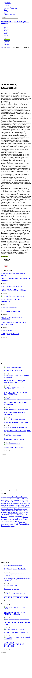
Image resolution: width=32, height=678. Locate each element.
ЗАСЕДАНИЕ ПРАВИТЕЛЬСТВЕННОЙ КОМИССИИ (14, 644)
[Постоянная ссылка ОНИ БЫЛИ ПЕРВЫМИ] (12, 444)
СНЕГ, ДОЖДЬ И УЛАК (10, 334)
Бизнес (6, 13)
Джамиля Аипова (22, 501)
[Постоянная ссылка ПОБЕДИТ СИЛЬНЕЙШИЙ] (13, 565)
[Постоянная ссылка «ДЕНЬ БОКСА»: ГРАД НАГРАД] (11, 286)
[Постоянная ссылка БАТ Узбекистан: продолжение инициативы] (17, 399)
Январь (6, 27)
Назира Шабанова (24, 507)
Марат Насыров (9, 505)
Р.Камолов (25, 517)
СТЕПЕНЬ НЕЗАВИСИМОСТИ (16, 597)
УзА (17, 521)
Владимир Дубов (23, 500)
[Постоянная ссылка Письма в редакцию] (10, 585)
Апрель (6, 32)
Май (5, 33)
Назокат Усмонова (7, 509)
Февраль (6, 29)
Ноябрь (6, 43)
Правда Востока (15, 516)
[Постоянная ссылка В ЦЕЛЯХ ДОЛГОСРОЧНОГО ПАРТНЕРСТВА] (17, 389)
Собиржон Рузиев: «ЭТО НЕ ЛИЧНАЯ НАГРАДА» (14, 613)
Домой (3, 47)
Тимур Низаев (22, 519)
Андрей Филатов (18, 498)
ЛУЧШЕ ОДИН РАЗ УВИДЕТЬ (16, 632)
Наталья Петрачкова (16, 510)
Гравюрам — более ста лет (14, 439)
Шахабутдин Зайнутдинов (7, 524)
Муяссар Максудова (21, 505)
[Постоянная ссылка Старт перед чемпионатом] (9, 307)
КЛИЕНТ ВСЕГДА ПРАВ (13, 371)
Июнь (6, 35)
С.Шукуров (4, 519)
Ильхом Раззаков (19, 503)
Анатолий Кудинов (9, 498)
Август (6, 38)
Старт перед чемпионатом (10, 311)
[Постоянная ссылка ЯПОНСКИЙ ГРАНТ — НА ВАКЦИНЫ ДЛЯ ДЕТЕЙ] (17, 377)
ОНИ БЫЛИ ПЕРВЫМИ (13, 447)
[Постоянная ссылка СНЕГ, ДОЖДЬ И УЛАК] (8, 330)
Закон (5, 10)
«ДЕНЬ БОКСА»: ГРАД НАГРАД (13, 290)
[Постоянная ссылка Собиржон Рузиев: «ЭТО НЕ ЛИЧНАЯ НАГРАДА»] (16, 275)
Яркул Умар (11, 526)
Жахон (6, 503)
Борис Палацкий (5, 500)
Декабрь (6, 44)
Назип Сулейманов (10, 507)
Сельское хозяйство (9, 14)
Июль (5, 36)
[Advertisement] (16, 64)
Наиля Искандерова (20, 509)
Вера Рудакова (14, 500)
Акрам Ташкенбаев (18, 497)
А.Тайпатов (9, 497)
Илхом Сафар (12, 503)
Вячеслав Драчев (4, 501)
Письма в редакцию (11, 589)
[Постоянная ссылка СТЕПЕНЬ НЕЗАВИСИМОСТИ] (14, 593)
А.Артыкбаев (3, 497)
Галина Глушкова (12, 501)
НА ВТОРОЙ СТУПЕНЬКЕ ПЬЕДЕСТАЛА (11, 300)
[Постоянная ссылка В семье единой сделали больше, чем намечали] (17, 575)
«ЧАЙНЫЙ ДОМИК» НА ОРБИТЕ (17, 422)
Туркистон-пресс (7, 522)
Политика (7, 2)
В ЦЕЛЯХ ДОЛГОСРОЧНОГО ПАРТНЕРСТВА (15, 393)
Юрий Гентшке (19, 524)
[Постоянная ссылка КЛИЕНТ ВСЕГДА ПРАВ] (12, 367)
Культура (6, 5)
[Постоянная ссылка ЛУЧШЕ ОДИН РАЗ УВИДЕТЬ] (14, 629)
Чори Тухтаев (22, 522)
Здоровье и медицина (10, 8)
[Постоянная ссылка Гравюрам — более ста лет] (12, 435)
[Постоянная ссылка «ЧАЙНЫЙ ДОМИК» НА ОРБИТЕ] (15, 419)
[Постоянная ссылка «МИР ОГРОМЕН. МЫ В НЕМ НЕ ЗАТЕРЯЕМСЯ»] (16, 319)
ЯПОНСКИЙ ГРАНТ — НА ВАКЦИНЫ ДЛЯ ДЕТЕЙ (14, 381)
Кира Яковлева (27, 503)
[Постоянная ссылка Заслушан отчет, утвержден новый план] (16, 619)
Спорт (6, 11)
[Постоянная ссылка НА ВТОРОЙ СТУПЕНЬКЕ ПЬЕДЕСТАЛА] (14, 296)
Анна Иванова (26, 498)
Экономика (7, 3)
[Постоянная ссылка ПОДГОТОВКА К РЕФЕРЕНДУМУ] (15, 427)
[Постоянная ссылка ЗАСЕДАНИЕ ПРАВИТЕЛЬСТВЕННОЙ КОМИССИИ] (17, 639)
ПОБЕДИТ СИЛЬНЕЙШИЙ (15, 569)
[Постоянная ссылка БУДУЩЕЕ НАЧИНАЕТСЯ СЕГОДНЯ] (16, 409)
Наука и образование (10, 7)
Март (5, 30)
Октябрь (6, 41)
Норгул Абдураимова (12, 514)
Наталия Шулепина (6, 510)
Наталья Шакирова (15, 512)
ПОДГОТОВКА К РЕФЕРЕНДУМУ (17, 431)
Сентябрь (7, 40)
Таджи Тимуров (12, 519)
